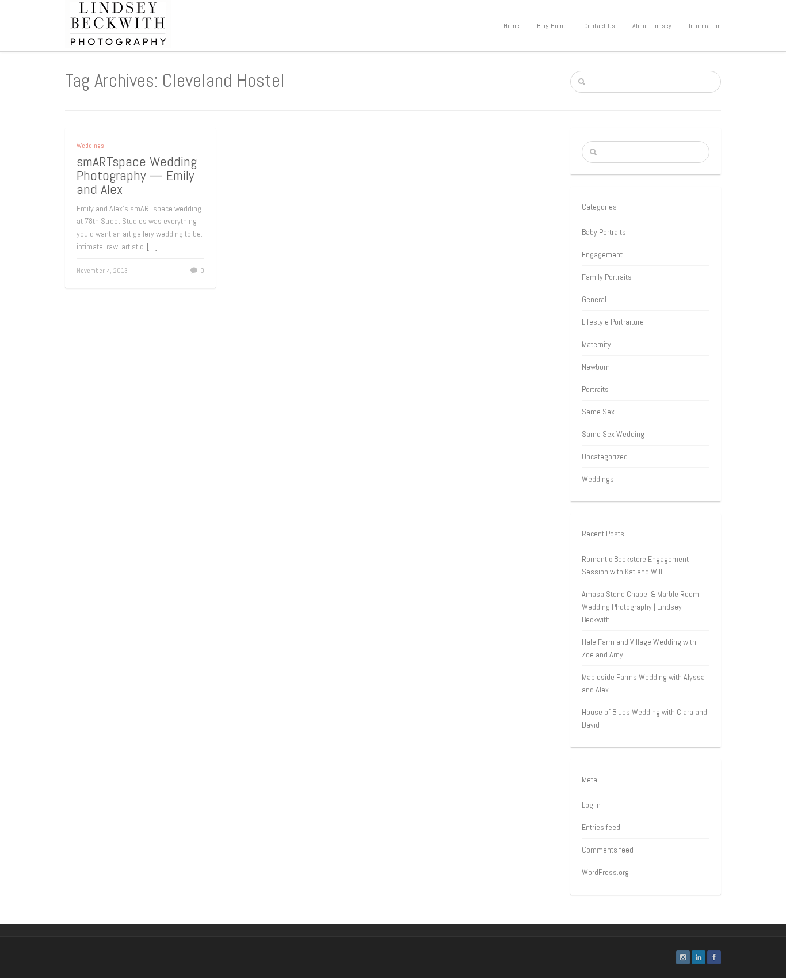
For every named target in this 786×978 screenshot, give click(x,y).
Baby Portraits (604, 232)
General (594, 299)
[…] (152, 246)
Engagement (602, 254)
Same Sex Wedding (613, 434)
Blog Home (552, 26)
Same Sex (598, 411)
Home (511, 26)
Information (705, 26)
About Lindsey (651, 26)
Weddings (90, 145)
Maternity (596, 344)
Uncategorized (605, 456)
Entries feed (601, 827)
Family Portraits (607, 277)
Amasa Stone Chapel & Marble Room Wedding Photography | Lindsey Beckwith (640, 607)
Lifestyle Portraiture (613, 322)
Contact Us (599, 26)
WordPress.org (605, 872)
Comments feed (608, 849)
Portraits (595, 389)
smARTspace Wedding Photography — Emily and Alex (137, 175)
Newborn (596, 366)
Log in (591, 805)
